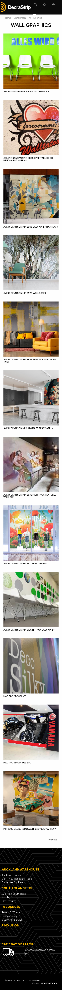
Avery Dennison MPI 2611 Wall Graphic (25, 563)
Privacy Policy (9, 916)
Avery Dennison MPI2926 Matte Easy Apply (28, 428)
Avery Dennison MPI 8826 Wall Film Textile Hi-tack (29, 360)
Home (8, 18)
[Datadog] (49, 983)
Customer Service (12, 919)
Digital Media (20, 18)
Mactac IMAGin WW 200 (17, 762)
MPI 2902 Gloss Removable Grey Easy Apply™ (29, 829)
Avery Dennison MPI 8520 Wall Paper (24, 293)
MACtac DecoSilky (14, 696)
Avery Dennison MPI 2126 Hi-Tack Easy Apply (29, 630)
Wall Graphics (35, 18)
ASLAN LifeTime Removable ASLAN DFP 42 (26, 91)
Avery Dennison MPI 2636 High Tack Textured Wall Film (29, 496)
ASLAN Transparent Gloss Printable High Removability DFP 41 (28, 159)
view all (53, 839)
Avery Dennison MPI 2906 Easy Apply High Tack (30, 227)
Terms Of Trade (11, 912)
